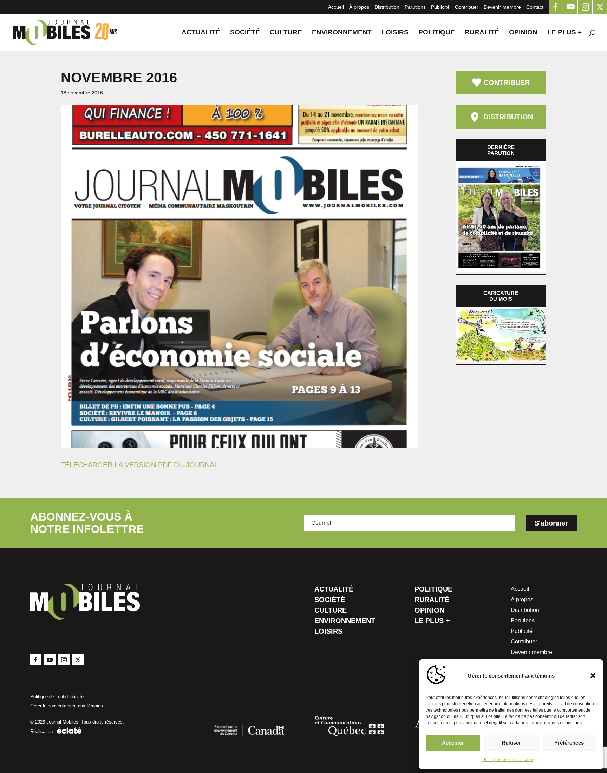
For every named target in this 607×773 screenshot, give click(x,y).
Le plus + (564, 33)
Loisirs (395, 33)
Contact (534, 7)
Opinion (523, 33)
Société (245, 33)
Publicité (440, 7)
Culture (286, 33)
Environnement (342, 33)
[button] (592, 675)
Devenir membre (502, 7)
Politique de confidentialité (507, 759)
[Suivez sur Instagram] (64, 659)
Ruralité (482, 33)
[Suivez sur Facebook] (35, 659)
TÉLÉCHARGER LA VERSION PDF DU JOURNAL (139, 465)
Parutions (415, 7)
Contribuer (466, 7)
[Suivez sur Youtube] (50, 659)
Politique (436, 33)
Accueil (336, 7)
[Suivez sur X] (78, 659)
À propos (359, 7)
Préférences (569, 743)
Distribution (386, 7)
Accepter (453, 743)
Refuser (511, 743)
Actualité (201, 33)
